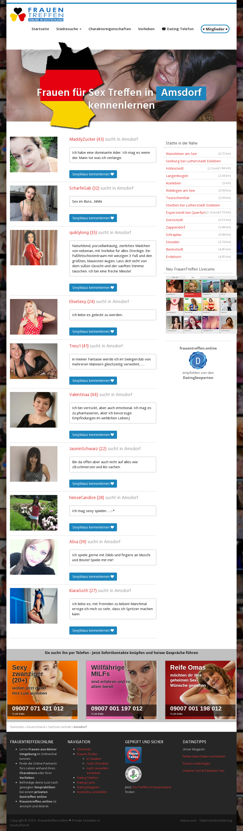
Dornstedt (198, 219)
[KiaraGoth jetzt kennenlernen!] (33, 606)
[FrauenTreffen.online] (37, 14)
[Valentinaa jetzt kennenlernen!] (33, 410)
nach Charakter (98, 763)
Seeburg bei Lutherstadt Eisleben (198, 162)
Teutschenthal (198, 197)
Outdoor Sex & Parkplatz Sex (203, 770)
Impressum (188, 820)
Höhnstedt (192, 168)
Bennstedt (198, 249)
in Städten (94, 758)
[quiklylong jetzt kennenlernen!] (33, 248)
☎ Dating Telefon (178, 28)
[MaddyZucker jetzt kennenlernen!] (33, 154)
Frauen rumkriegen (196, 763)
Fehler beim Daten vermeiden (204, 756)
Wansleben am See (198, 153)
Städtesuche (67, 28)
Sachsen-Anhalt (59, 727)
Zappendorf (198, 227)
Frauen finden (87, 754)
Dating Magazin (88, 787)
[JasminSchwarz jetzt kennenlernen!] (33, 464)
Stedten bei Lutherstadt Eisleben (198, 206)
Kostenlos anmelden (92, 792)
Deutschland (36, 727)
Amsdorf (130, 139)
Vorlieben (146, 28)
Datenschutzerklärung (216, 820)
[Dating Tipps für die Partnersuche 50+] (198, 360)
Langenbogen (198, 175)
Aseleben (198, 183)
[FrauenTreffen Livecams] (201, 304)
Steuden (198, 241)
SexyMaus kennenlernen (91, 174)
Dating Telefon (87, 777)
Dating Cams (86, 782)
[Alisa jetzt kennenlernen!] (33, 557)
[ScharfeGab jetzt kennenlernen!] (33, 203)
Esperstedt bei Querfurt (192, 212)
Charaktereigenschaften (110, 28)
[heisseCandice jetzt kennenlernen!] (33, 513)
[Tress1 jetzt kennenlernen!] (33, 361)
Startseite (40, 28)
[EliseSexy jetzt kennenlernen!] (33, 317)
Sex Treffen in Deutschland (151, 787)
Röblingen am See (198, 190)
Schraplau (198, 234)
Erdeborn (198, 256)
